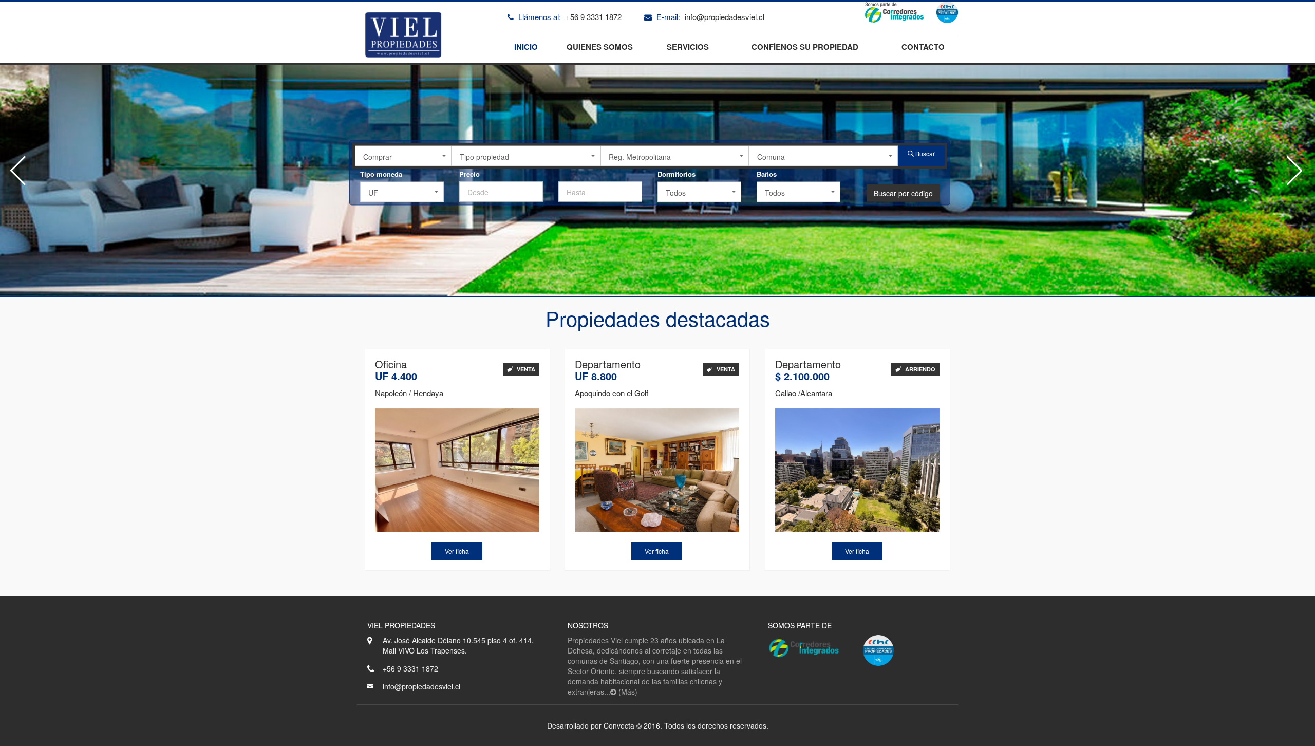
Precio (469, 174)
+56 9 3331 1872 (594, 16)
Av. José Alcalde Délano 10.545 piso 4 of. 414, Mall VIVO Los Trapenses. (458, 645)
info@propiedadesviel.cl (724, 16)
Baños (767, 174)
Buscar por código (903, 193)
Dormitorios (677, 174)
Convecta (619, 725)
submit (569, 174)
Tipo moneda (381, 174)
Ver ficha (457, 551)
